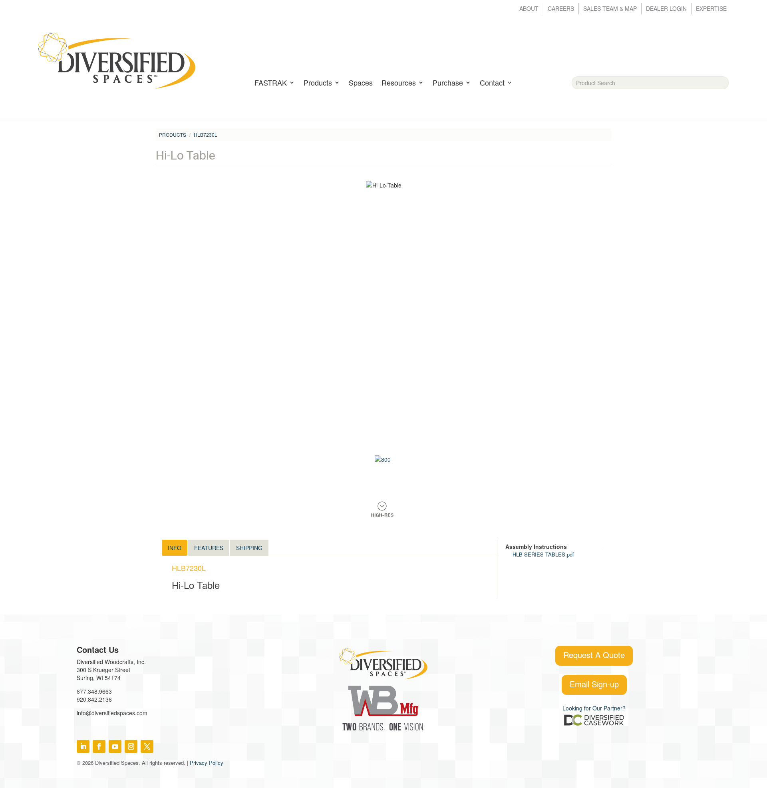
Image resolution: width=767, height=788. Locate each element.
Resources (399, 83)
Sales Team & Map (610, 9)
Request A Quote (594, 654)
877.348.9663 (94, 691)
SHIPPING (249, 548)
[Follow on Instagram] (131, 746)
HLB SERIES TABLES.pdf (543, 554)
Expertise (711, 9)
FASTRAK (270, 83)
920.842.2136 (94, 699)
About (528, 9)
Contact (492, 83)
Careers (561, 9)
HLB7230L (205, 134)
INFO (174, 548)
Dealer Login (666, 9)
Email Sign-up (594, 684)
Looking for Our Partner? (594, 708)
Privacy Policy (206, 762)
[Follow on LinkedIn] (83, 746)
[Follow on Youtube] (115, 746)
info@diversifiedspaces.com (112, 713)
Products (318, 83)
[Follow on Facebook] (99, 746)
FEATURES (208, 548)
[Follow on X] (147, 746)
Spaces (361, 83)
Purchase (448, 83)
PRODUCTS (172, 134)
